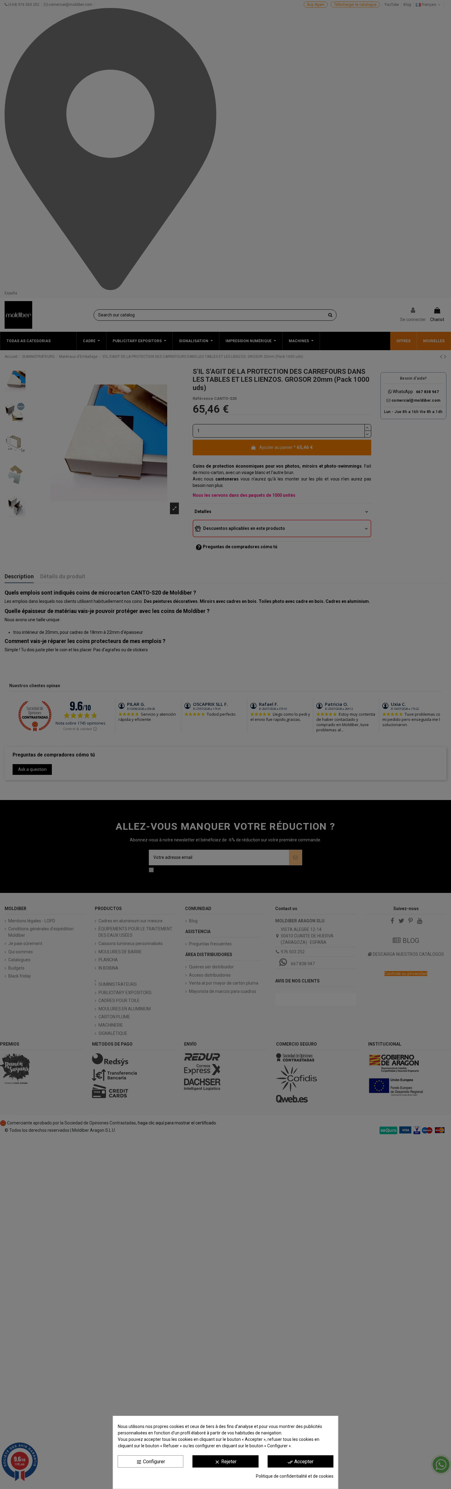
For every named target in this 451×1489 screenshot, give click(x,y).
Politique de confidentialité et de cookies (294, 1476)
